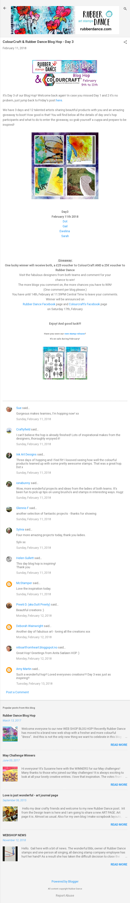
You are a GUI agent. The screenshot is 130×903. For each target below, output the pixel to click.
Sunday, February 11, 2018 (33, 419)
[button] (125, 42)
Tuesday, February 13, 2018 (34, 683)
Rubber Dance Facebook (39, 304)
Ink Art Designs (26, 454)
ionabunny (23, 483)
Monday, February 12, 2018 (34, 615)
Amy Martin (23, 669)
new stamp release (74, 333)
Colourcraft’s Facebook (84, 304)
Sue (18, 408)
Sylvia (20, 529)
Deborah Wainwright (29, 626)
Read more (119, 745)
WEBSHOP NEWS (14, 835)
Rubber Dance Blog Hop (19, 715)
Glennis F (22, 508)
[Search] (125, 9)
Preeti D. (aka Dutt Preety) (33, 604)
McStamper (24, 583)
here (59, 100)
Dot (65, 221)
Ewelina (65, 231)
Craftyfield (23, 429)
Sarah (65, 236)
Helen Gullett (25, 558)
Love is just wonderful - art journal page (30, 795)
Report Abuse (65, 895)
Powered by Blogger (65, 881)
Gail (65, 226)
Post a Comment (17, 692)
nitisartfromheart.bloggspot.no (36, 647)
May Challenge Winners (19, 755)
